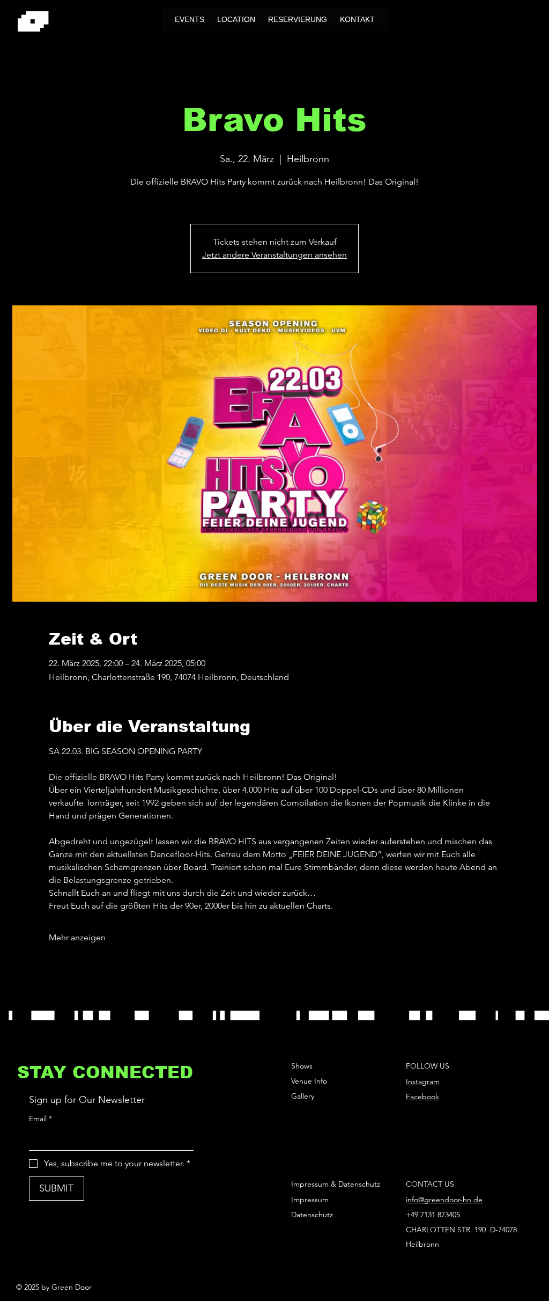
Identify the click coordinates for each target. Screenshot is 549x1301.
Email (40, 1118)
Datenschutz (312, 1214)
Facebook (422, 1096)
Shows (302, 1066)
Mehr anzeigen (77, 937)
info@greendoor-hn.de (444, 1199)
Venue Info (309, 1081)
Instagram (423, 1081)
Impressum (310, 1199)
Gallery (302, 1096)
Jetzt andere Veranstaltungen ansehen (274, 255)
